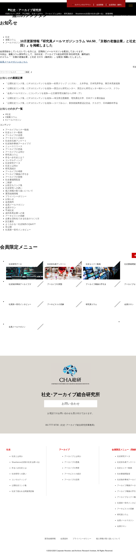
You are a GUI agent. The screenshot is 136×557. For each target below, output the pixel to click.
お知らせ (5, 78)
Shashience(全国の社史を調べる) (89, 14)
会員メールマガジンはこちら (14, 62)
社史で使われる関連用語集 (23, 491)
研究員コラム (11, 155)
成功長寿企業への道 (14, 213)
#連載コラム (11, 117)
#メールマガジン (13, 120)
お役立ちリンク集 (13, 185)
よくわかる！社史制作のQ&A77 (20, 224)
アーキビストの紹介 (14, 138)
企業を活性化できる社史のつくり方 (22, 218)
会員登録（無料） (116, 5)
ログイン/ (78, 5)
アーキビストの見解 (14, 216)
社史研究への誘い (13, 188)
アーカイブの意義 (13, 149)
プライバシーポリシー (16, 196)
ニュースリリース (13, 146)
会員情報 (99, 5)
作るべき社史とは (19, 468)
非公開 (8, 227)
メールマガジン (12, 42)
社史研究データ (12, 163)
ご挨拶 (8, 182)
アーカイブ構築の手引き (17, 174)
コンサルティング (13, 160)
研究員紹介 (68, 14)
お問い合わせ (71, 403)
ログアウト (86, 5)
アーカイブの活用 (13, 135)
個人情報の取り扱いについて (19, 191)
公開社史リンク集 (19, 485)
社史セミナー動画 (13, 132)
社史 (7, 37)
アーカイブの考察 (13, 171)
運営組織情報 (11, 193)
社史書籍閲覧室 (12, 180)
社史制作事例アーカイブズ (18, 143)
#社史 (8, 114)
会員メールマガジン (14, 205)
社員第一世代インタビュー (18, 230)
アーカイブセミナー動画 (17, 130)
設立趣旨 (9, 221)
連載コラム (10, 40)
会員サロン (10, 207)
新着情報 (109, 14)
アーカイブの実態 (13, 177)
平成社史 (9, 210)
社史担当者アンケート (16, 141)
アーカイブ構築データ (126, 485)
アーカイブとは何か (53, 14)
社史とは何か (11, 166)
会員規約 (9, 202)
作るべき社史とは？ (14, 157)
